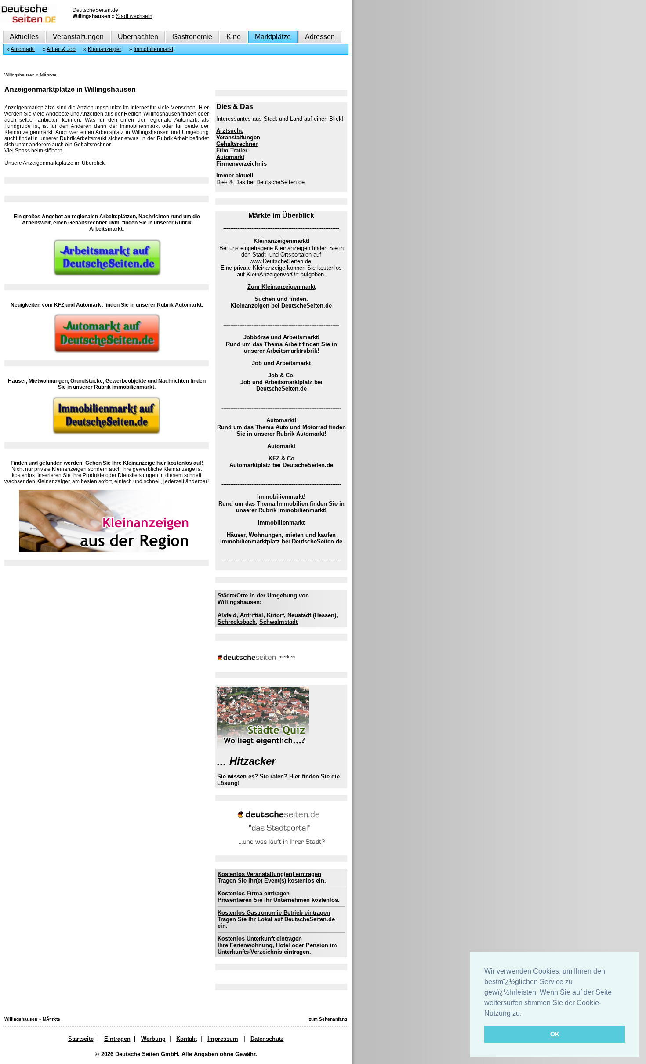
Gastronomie (192, 36)
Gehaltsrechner (237, 144)
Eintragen (117, 1038)
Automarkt (23, 49)
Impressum (222, 1038)
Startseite (81, 1038)
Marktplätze (273, 36)
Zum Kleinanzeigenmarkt (281, 286)
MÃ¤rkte (48, 74)
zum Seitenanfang (328, 1019)
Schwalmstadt (278, 622)
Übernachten (138, 36)
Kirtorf (275, 615)
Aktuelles (24, 36)
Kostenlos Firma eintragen (254, 893)
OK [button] (554, 1034)
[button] (524, 1014)
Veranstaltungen (78, 36)
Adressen (320, 36)
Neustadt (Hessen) (311, 615)
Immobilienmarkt (153, 49)
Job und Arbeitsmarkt (281, 363)
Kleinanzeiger (104, 49)
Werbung (153, 1038)
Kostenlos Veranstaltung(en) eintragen (269, 874)
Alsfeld (227, 615)
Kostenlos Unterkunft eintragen (260, 938)
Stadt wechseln (134, 16)
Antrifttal (251, 615)
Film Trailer (231, 150)
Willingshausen (19, 74)
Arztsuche (229, 130)
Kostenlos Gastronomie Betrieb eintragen (274, 912)
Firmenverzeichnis (241, 163)
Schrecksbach (237, 622)
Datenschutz (267, 1038)
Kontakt (186, 1038)
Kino (233, 36)
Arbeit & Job (61, 49)
